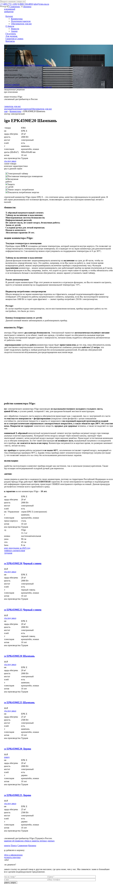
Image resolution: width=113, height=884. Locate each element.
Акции (14, 31)
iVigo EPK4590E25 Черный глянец (20, 609)
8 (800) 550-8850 (25, 4)
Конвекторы (17, 19)
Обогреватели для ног (21, 24)
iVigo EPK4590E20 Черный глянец (20, 563)
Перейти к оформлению (11, 855)
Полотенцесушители (21, 21)
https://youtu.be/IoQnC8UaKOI (13, 357)
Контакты (10, 41)
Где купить (11, 33)
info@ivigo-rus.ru (41, 4)
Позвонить (5, 845)
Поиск (14, 845)
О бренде (10, 26)
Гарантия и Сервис (14, 38)
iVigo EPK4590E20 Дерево (15, 748)
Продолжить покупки (10, 857)
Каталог (9, 16)
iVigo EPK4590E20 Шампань (17, 656)
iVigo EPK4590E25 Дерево (15, 795)
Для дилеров (11, 36)
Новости (15, 29)
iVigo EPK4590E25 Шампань (17, 702)
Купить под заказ (8, 161)
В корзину (5, 757)
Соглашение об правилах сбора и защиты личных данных (27, 841)
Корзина (27, 6)
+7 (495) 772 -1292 (8, 4)
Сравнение (14, 6)
